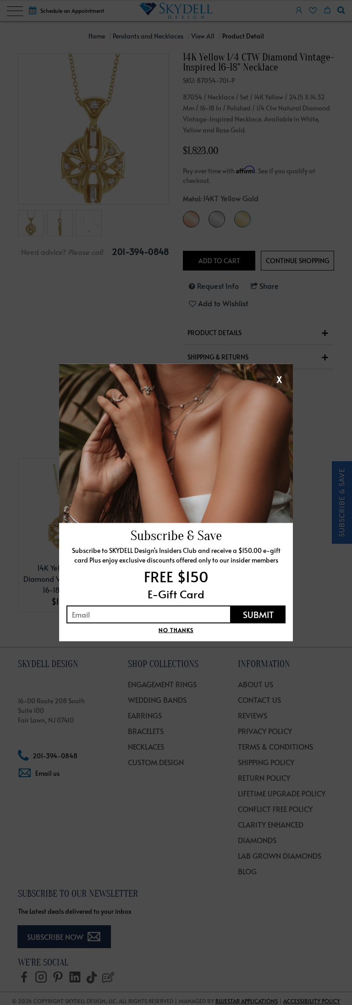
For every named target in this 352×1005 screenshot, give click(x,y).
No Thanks (176, 629)
